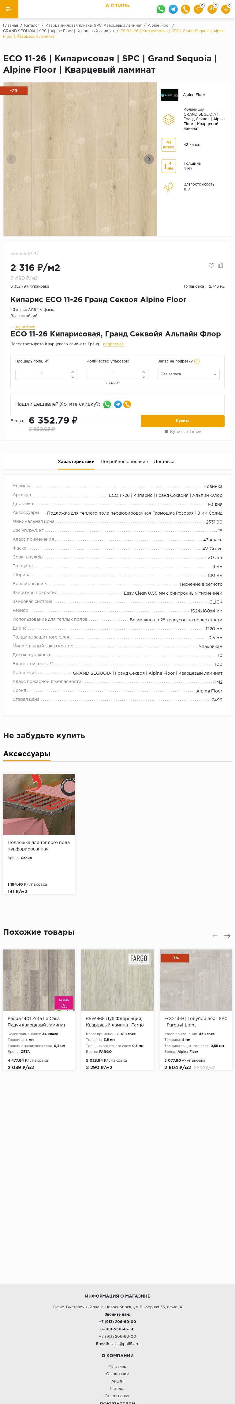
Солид (26, 858)
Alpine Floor (209, 691)
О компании (117, 1374)
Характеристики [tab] (76, 462)
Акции (117, 1381)
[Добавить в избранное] (211, 265)
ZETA (25, 1051)
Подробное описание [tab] (124, 462)
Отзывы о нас (117, 1396)
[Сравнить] (221, 265)
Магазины (117, 1366)
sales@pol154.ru (124, 1344)
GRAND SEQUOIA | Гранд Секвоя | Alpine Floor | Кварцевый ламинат (147, 673)
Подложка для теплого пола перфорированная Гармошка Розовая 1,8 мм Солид (134, 513)
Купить (182, 421)
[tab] (26, 755)
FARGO (105, 1051)
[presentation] (11, 159)
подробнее (25, 327)
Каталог (117, 1389)
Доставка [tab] (164, 462)
